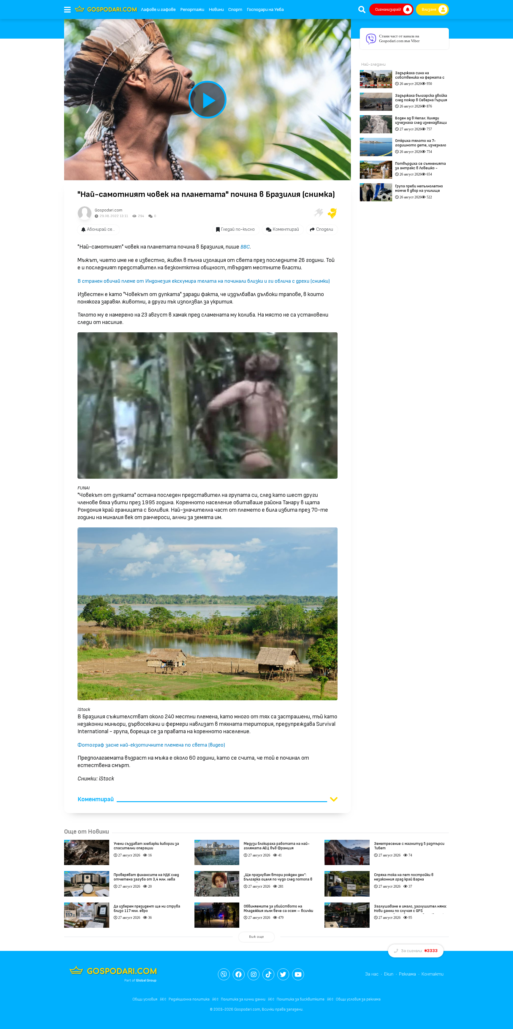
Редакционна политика (189, 999)
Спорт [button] (235, 9)
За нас (372, 974)
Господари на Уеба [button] (265, 9)
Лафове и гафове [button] (158, 9)
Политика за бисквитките (300, 999)
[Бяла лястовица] (318, 213)
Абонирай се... (101, 229)
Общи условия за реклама (358, 999)
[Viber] (224, 974)
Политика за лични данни (243, 999)
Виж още (256, 937)
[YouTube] (298, 974)
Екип (388, 974)
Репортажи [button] (192, 9)
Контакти (433, 974)
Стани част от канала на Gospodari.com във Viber (399, 38)
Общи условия (144, 999)
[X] (283, 974)
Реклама (407, 974)
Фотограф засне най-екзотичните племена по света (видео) (151, 745)
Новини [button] (216, 9)
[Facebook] (239, 974)
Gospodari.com (108, 210)
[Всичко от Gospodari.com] (84, 213)
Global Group (146, 980)
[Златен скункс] (332, 213)
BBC (245, 247)
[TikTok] (268, 974)
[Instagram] (253, 974)
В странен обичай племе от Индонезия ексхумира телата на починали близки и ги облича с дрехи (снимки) (203, 281)
